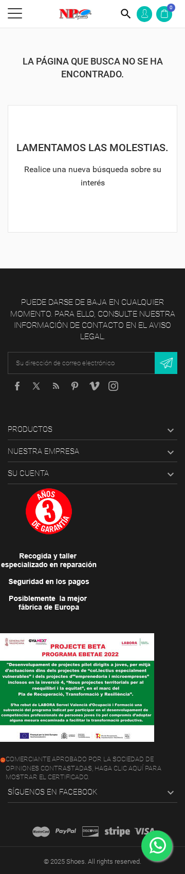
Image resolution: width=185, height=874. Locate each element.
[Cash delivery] (117, 831)
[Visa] (144, 831)
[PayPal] (65, 831)
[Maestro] (41, 831)
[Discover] (90, 831)
